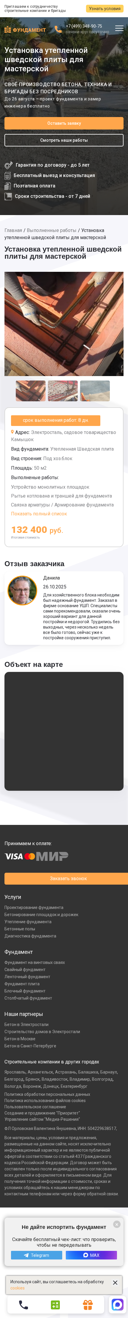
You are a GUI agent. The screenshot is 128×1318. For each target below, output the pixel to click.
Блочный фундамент (25, 991)
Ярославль (15, 1072)
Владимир (80, 1079)
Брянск (33, 1079)
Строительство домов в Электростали (42, 1031)
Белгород (14, 1079)
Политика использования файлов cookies (45, 1100)
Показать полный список (39, 514)
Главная (13, 230)
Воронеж (32, 1086)
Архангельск (40, 1072)
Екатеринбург (74, 1086)
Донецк (51, 1086)
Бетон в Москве (19, 1038)
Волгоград (102, 1079)
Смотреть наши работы (64, 140)
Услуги (12, 897)
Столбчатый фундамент (28, 998)
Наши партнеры (23, 1014)
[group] (64, 324)
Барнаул (108, 1072)
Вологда (12, 1086)
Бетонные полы (19, 928)
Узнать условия (105, 8)
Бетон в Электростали (26, 1024)
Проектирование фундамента (33, 907)
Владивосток (55, 1079)
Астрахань (65, 1072)
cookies (17, 1288)
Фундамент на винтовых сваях (34, 962)
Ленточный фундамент (27, 976)
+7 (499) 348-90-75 (84, 26)
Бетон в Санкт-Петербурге (30, 1046)
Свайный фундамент (25, 969)
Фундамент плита (22, 983)
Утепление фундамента (27, 921)
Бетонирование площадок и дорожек (41, 914)
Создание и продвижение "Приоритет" (42, 1113)
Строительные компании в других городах (51, 1062)
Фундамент (18, 952)
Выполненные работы (52, 230)
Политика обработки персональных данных (47, 1094)
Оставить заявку (64, 123)
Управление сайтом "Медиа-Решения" (42, 1119)
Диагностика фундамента (30, 936)
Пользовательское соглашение (35, 1106)
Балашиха (88, 1072)
